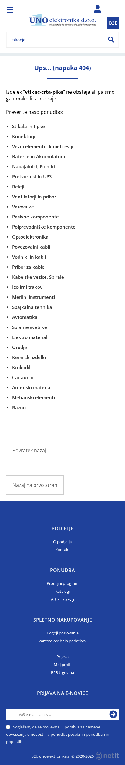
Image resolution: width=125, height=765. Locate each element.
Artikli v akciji (62, 599)
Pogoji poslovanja (63, 633)
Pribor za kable (28, 267)
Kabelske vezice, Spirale (38, 277)
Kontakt (62, 549)
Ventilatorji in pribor (34, 197)
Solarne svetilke (29, 327)
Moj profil (62, 664)
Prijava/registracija (97, 10)
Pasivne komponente (35, 217)
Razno (19, 407)
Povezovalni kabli (31, 247)
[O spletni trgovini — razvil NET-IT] (107, 756)
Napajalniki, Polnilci (33, 166)
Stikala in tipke (28, 126)
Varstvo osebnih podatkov (62, 641)
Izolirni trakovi (28, 287)
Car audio (22, 377)
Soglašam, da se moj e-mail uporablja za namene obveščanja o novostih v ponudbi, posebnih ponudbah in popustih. (57, 734)
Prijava (62, 656)
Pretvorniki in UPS (32, 176)
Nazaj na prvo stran (34, 485)
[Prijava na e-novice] (113, 714)
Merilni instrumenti (33, 297)
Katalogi (62, 591)
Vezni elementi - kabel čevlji (42, 146)
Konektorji (23, 136)
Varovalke (23, 207)
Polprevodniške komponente (44, 227)
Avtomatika (25, 317)
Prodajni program (63, 583)
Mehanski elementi (33, 397)
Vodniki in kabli (29, 257)
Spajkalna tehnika (32, 307)
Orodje (19, 347)
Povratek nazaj (29, 450)
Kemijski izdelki (29, 357)
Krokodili (22, 367)
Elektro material (29, 337)
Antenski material (32, 387)
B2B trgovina (62, 672)
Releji (18, 186)
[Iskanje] (111, 39)
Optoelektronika (30, 237)
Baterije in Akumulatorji (38, 156)
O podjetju (62, 541)
